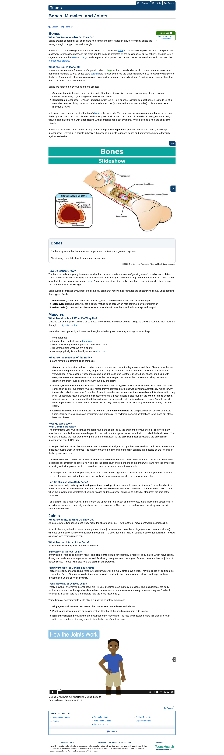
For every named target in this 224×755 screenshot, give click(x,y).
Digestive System (143, 721)
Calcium (56, 721)
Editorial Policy (67, 742)
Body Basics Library (61, 718)
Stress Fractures (101, 717)
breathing (87, 341)
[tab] (168, 708)
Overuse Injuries (101, 724)
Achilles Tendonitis (143, 717)
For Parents (143, 3)
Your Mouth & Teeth (102, 721)
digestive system (69, 325)
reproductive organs (58, 60)
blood (97, 113)
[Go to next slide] (173, 188)
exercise (100, 351)
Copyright (159, 742)
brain (120, 50)
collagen (109, 70)
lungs (85, 57)
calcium (95, 73)
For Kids (156, 3)
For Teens (169, 3)
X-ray (89, 281)
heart (74, 57)
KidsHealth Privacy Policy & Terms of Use (114, 742)
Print (67, 27)
